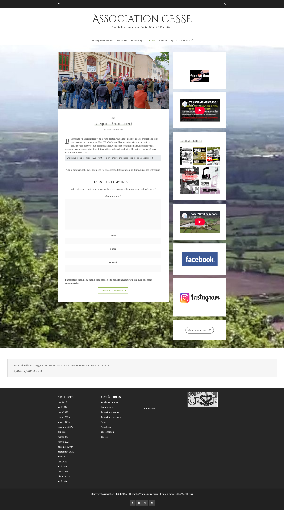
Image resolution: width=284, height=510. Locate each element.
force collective (109, 170)
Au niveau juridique (110, 402)
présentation (107, 432)
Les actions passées (111, 417)
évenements (107, 407)
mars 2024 (63, 471)
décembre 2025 (65, 427)
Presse (163, 40)
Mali (122, 130)
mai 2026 (62, 402)
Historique (138, 40)
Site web (113, 262)
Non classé (106, 427)
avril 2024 (62, 466)
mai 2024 (62, 462)
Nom (113, 235)
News (152, 40)
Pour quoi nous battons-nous (109, 40)
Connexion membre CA (199, 330)
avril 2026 (62, 407)
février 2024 (64, 476)
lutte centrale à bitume (128, 170)
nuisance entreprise (150, 170)
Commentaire (113, 196)
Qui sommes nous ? (182, 40)
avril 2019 (62, 481)
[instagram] (145, 503)
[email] (152, 503)
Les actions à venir (110, 412)
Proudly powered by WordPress (176, 494)
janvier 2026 (64, 422)
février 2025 (64, 442)
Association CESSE (142, 21)
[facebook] (132, 503)
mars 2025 (63, 437)
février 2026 (64, 417)
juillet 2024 (63, 456)
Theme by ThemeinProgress (143, 494)
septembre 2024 (66, 452)
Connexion (149, 408)
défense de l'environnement (87, 170)
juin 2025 (62, 432)
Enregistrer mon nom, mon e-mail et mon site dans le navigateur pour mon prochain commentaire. (108, 282)
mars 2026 (63, 412)
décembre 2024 (65, 447)
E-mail (113, 249)
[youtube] (139, 503)
